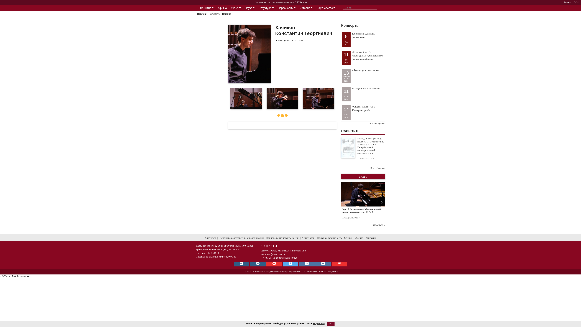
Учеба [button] (234, 8)
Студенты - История (220, 14)
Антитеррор (308, 238)
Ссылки (348, 238)
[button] (344, 202)
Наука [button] (248, 8)
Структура (210, 238)
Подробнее (319, 323)
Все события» (377, 168)
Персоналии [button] (285, 8)
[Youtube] (274, 264)
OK (331, 324)
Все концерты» (377, 123)
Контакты (371, 238)
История (202, 14)
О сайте (359, 238)
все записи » (379, 225)
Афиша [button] (222, 8)
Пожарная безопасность (329, 238)
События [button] (205, 8)
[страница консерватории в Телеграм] (241, 264)
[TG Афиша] (258, 264)
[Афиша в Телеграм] (339, 264)
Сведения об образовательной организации (241, 238)
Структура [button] (265, 8)
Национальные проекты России (282, 238)
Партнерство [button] (325, 8)
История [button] (305, 8)
